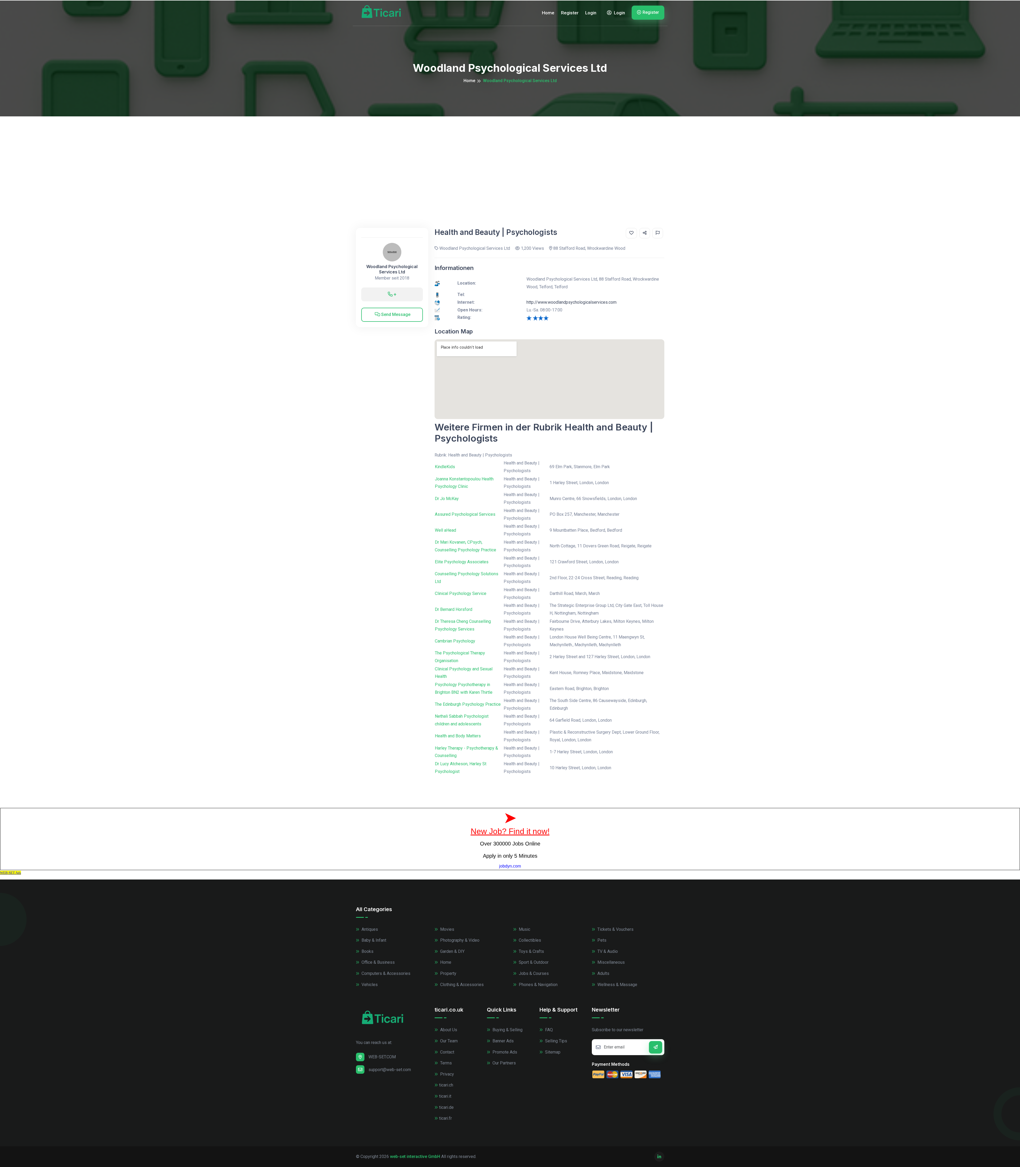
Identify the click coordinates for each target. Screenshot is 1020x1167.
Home (548, 12)
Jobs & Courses (533, 973)
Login (590, 12)
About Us (448, 1029)
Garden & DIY (452, 951)
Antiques (369, 929)
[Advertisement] (510, 156)
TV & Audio (607, 951)
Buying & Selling (506, 1029)
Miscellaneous (610, 962)
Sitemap (552, 1052)
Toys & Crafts (531, 951)
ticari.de (446, 1107)
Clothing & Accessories (461, 984)
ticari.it (445, 1096)
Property (447, 973)
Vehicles (369, 984)
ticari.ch (446, 1085)
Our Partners (503, 1062)
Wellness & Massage (616, 984)
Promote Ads (504, 1052)
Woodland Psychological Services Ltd (392, 269)
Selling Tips (555, 1040)
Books (366, 951)
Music (524, 929)
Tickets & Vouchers (615, 929)
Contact (446, 1052)
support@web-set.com (389, 1069)
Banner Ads (502, 1040)
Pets (601, 940)
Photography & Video (459, 940)
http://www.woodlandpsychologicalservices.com (571, 302)
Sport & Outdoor (533, 962)
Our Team (448, 1040)
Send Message (395, 314)
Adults (602, 973)
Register (570, 12)
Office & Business (377, 962)
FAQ (548, 1029)
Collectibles (529, 940)
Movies (446, 929)
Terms (445, 1062)
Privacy (446, 1074)
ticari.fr (445, 1118)
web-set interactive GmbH (415, 1156)
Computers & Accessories (385, 973)
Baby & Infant (373, 940)
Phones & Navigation (538, 984)
